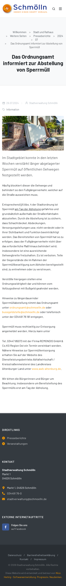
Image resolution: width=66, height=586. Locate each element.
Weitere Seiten (18, 35)
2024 (60, 35)
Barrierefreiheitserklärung (41, 555)
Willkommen (19, 32)
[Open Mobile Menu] (60, 8)
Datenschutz (14, 555)
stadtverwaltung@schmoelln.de (27, 499)
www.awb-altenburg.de (46, 368)
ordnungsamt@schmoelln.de (27, 307)
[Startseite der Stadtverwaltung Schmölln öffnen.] (24, 9)
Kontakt (24, 559)
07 (36, 39)
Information (12, 109)
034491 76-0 (14, 493)
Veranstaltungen (17, 443)
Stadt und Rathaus (43, 32)
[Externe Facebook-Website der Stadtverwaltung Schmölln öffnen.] (5, 526)
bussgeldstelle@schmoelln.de (21, 312)
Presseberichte (42, 35)
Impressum (40, 559)
